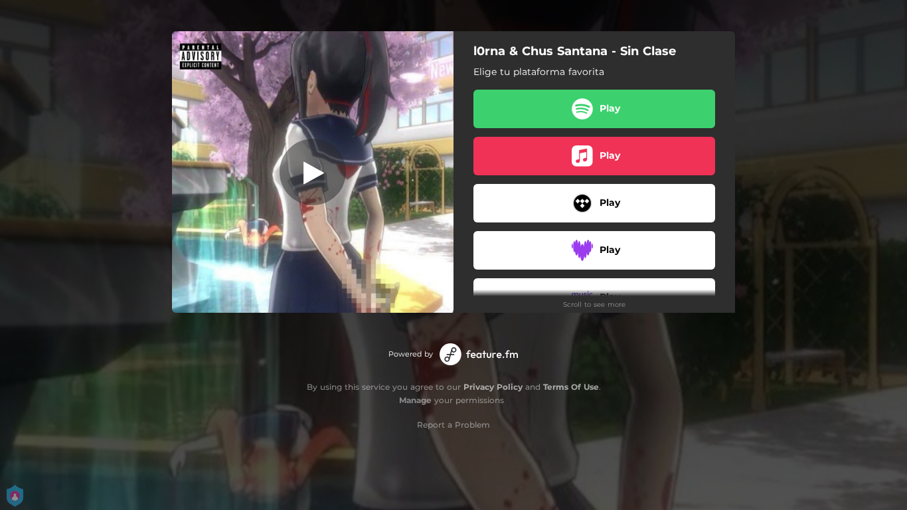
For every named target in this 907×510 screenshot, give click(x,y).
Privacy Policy (493, 387)
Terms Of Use (571, 387)
